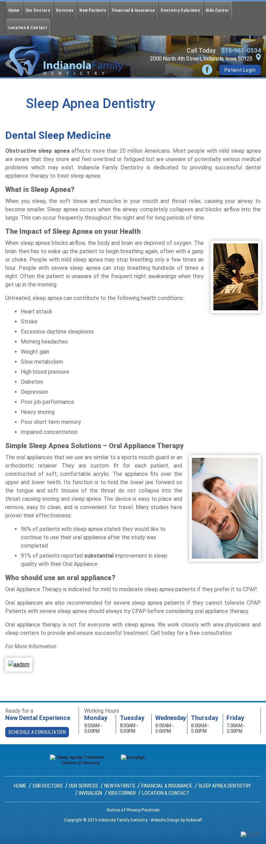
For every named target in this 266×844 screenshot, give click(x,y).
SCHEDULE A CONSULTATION (37, 732)
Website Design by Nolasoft (176, 820)
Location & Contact (27, 27)
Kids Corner (217, 10)
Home (14, 10)
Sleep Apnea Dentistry (224, 786)
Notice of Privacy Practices (133, 809)
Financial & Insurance (133, 10)
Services (64, 10)
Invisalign (90, 793)
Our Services (83, 786)
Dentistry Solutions (180, 10)
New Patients (92, 10)
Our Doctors (38, 10)
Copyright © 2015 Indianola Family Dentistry (106, 820)
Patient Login (240, 70)
